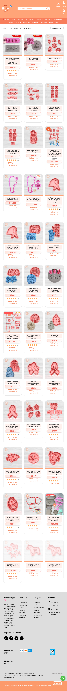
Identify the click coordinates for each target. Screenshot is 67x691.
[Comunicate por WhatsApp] (62, 678)
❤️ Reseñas (6, 19)
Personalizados (54, 22)
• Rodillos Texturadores (37, 611)
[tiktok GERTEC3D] (22, 638)
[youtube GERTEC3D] (16, 638)
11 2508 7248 (55, 605)
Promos (31, 19)
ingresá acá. (32, 675)
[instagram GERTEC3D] (6, 638)
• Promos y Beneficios (22, 611)
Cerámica (48, 19)
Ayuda (13, 19)
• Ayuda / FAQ (23, 602)
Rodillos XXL (44, 22)
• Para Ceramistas (39, 607)
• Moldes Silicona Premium (38, 616)
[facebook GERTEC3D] (11, 638)
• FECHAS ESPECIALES (14, 28)
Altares (10, 22)
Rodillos (34, 22)
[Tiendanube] (57, 673)
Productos (38, 19)
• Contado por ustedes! (23, 606)
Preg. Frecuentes (22, 19)
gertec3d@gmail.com (57, 609)
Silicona (16, 22)
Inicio (4, 28)
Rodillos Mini (26, 22)
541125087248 (55, 602)
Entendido (57, 683)
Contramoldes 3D (59, 19)
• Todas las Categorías (37, 603)
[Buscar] (47, 9)
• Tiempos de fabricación (22, 616)
